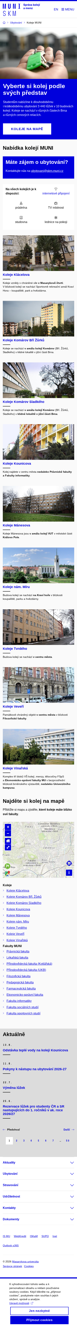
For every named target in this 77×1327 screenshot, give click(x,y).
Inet (55, 1236)
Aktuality (9, 1162)
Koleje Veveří (15, 933)
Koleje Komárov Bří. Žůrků (24, 896)
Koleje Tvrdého (17, 927)
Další (67, 1129)
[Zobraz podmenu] (68, 1162)
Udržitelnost (11, 1196)
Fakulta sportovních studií (23, 1013)
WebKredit (20, 1236)
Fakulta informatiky (19, 1000)
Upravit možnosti (19, 1303)
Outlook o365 (11, 1245)
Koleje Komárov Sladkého (24, 903)
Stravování (10, 1185)
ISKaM (34, 1236)
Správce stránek (12, 1266)
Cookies (29, 1266)
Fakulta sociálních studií (22, 1007)
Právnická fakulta (18, 951)
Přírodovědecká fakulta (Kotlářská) (29, 963)
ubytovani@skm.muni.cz (47, 170)
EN (56, 9)
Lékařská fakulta (17, 957)
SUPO (45, 1236)
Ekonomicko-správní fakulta (25, 994)
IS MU (6, 1236)
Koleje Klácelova (18, 890)
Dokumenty (11, 1219)
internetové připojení (56, 193)
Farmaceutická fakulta (21, 988)
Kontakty (9, 1207)
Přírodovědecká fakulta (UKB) (26, 970)
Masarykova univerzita (25, 1261)
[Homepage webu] (21, 9)
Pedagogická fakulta (20, 982)
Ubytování (10, 1173)
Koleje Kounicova (18, 909)
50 (68, 1140)
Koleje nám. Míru (18, 921)
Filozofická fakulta (18, 976)
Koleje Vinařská (17, 940)
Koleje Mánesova (18, 915)
